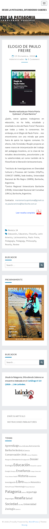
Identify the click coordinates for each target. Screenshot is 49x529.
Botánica (19, 450)
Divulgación (25, 460)
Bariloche (10, 450)
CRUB (23, 454)
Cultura (29, 455)
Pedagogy (20, 241)
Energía (7, 471)
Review (16, 244)
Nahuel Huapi (9, 487)
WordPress (34, 522)
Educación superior (35, 466)
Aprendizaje (12, 445)
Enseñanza (23, 471)
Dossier (34, 459)
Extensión (38, 471)
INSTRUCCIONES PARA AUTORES (22, 422)
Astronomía (34, 446)
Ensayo (13, 471)
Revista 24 (13, 230)
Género (11, 476)
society (20, 504)
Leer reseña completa (26, 212)
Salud (28, 498)
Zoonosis (18, 509)
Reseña (8, 244)
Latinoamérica (20, 237)
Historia (23, 476)
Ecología (9, 465)
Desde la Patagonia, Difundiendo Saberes (24, 9)
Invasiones (32, 476)
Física (6, 476)
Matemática (36, 482)
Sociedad (11, 504)
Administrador (16, 59)
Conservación (12, 454)
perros (24, 492)
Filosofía (33, 233)
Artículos (25, 446)
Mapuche (27, 482)
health (15, 476)
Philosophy (31, 241)
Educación (12, 233)
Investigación (10, 482)
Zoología (10, 508)
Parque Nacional (30, 487)
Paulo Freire (33, 237)
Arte (20, 446)
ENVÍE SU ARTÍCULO (16, 416)
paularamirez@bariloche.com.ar (22, 203)
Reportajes (9, 498)
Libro (20, 481)
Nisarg (24, 525)
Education (22, 233)
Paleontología (20, 487)
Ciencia (27, 450)
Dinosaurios (16, 459)
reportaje (31, 492)
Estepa (32, 471)
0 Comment (34, 59)
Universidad (29, 504)
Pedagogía (10, 241)
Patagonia (13, 491)
